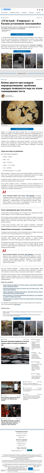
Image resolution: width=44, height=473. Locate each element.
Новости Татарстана (35, 353)
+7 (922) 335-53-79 (21, 441)
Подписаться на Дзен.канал (22, 34)
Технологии (35, 373)
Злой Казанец (16, 304)
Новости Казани (6, 17)
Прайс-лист (21, 437)
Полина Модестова (6, 30)
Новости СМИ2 (4, 53)
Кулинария (5, 79)
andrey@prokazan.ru (21, 435)
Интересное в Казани (7, 418)
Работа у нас (21, 445)
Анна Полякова (8, 95)
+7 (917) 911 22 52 (21, 433)
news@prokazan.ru (21, 443)
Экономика (5, 339)
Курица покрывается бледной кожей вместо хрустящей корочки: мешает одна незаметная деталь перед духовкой (23, 292)
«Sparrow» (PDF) (36, 466)
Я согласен (31, 469)
